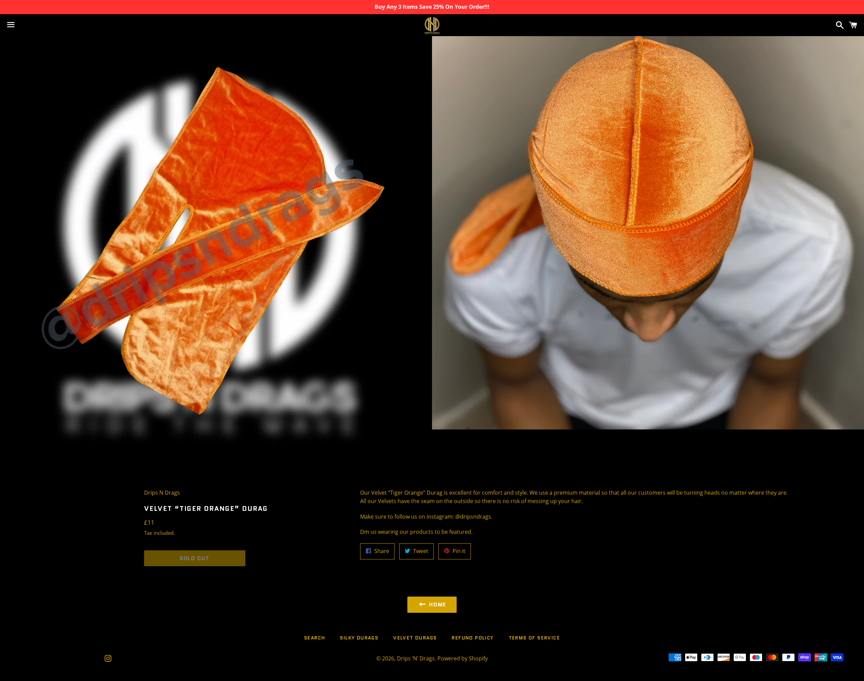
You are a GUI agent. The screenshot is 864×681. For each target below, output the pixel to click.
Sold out (195, 558)
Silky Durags (359, 637)
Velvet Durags (415, 637)
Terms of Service (534, 637)
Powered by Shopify (462, 658)
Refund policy (472, 637)
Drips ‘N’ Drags (416, 658)
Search (314, 637)
